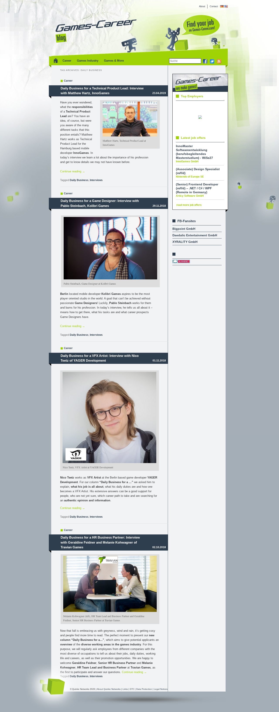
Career (67, 60)
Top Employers (192, 96)
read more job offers (189, 205)
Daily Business (79, 180)
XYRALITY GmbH (184, 241)
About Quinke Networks (109, 689)
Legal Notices (161, 689)
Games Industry (87, 60)
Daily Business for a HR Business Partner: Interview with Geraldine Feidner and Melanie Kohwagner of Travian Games (100, 542)
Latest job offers (193, 137)
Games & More (114, 60)
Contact (214, 6)
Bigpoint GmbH (183, 228)
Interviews (96, 180)
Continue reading (72, 171)
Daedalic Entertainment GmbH (194, 235)
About (202, 6)
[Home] (55, 60)
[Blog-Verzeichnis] (181, 262)
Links (125, 689)
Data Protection (144, 689)
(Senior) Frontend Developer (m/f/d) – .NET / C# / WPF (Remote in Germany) (197, 188)
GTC (132, 689)
